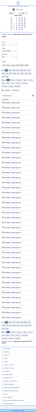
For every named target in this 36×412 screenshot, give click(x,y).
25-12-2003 (7, 287)
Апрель (30, 80)
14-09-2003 (7, 167)
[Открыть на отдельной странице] (20, 102)
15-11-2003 (7, 232)
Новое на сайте (9, 365)
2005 (14, 70)
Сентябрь (25, 83)
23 (22, 25)
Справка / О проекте (10, 381)
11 (16, 29)
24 (22, 27)
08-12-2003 (7, 242)
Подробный (15, 90)
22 (22, 23)
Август (18, 83)
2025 (3, 76)
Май (3, 83)
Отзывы (6, 371)
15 (19, 23)
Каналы (10, 34)
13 (19, 20)
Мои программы (9, 384)
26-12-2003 (7, 292)
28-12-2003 (7, 302)
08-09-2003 (7, 137)
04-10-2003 (7, 197)
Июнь (8, 83)
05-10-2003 (7, 202)
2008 (21, 70)
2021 (18, 73)
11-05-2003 (7, 132)
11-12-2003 (7, 257)
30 (24, 25)
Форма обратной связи (11, 390)
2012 (3, 73)
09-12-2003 (7, 247)
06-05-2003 (7, 107)
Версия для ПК (9, 403)
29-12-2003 (7, 307)
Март (25, 80)
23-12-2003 (7, 277)
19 (22, 18)
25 (22, 29)
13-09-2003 (7, 162)
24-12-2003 (7, 282)
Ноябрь (11, 86)
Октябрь (4, 86)
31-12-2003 (7, 317)
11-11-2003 (7, 212)
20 (22, 20)
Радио (6, 361)
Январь (13, 80)
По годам (7, 348)
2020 (14, 73)
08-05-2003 (7, 117)
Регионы (6, 352)
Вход (5, 394)
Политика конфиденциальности (14, 400)
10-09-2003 (7, 147)
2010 (29, 70)
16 (19, 25)
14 (19, 21)
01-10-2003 (7, 182)
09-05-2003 (7, 122)
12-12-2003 (7, 262)
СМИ (5, 358)
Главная (4, 34)
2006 (17, 70)
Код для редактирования (12, 387)
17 (19, 27)
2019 (11, 73)
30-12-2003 (7, 312)
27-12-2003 (7, 297)
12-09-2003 (7, 157)
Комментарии (8, 374)
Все (8, 80)
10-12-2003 (7, 252)
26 (24, 18)
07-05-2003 (7, 112)
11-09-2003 (7, 152)
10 (16, 27)
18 (19, 29)
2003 (6, 70)
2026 (7, 76)
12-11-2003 (7, 217)
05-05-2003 (7, 102)
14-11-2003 (7, 227)
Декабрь (17, 86)
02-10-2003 (7, 187)
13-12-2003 (7, 267)
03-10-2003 (7, 192)
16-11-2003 (7, 237)
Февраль (19, 80)
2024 (30, 73)
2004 (10, 70)
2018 (7, 73)
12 (19, 18)
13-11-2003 (7, 222)
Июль (13, 83)
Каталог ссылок (9, 368)
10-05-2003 (7, 127)
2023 (26, 73)
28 (24, 21)
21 (22, 21)
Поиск (21, 9)
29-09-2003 (7, 172)
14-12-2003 (7, 272)
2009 (25, 70)
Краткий (7, 90)
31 (24, 27)
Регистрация (8, 397)
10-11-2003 (7, 207)
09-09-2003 (7, 142)
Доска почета (8, 378)
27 (24, 20)
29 (24, 23)
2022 (22, 73)
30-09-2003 (7, 177)
